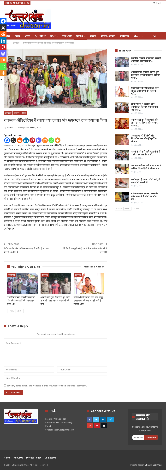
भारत (27, 36)
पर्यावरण (124, 36)
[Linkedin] (26, 140)
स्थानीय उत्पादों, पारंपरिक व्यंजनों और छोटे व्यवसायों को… (146, 59)
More (137, 36)
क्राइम (93, 36)
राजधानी (67, 36)
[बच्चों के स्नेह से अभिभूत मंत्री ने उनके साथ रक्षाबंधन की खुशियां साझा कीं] (122, 155)
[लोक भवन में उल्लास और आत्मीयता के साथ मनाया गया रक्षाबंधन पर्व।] (122, 107)
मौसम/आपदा (108, 36)
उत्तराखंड (8, 113)
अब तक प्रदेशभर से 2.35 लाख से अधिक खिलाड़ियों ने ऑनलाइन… (146, 167)
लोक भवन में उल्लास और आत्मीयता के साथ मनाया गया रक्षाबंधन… (144, 106)
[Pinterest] (32, 140)
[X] (13, 140)
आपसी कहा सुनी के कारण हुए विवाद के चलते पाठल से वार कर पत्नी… (145, 74)
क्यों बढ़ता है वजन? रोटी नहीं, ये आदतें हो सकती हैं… (145, 181)
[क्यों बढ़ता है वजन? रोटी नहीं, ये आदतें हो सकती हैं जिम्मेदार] (122, 183)
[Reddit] (20, 140)
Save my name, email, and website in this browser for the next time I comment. (47, 385)
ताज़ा (17, 36)
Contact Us (50, 457)
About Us (18, 457)
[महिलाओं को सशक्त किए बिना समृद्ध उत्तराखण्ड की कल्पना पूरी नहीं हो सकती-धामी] (89, 283)
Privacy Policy (33, 457)
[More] (57, 140)
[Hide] (1, 79)
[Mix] (45, 140)
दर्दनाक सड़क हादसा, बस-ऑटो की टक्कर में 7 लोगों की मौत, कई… (145, 196)
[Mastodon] (39, 140)
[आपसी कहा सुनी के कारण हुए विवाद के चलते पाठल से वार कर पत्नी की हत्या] (56, 283)
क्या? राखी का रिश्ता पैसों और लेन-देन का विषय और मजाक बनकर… (144, 122)
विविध (79, 36)
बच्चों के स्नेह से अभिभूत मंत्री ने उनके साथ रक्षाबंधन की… (145, 153)
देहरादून (16, 113)
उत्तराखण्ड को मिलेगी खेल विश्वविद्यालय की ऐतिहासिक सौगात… (144, 138)
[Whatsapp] (51, 140)
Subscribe (151, 437)
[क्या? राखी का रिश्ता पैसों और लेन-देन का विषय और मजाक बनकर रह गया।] (122, 123)
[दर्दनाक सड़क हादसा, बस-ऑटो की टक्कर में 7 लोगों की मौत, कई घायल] (122, 197)
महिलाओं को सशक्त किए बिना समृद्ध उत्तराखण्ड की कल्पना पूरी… (145, 90)
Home (7, 457)
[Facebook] (7, 140)
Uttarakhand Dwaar (153, 465)
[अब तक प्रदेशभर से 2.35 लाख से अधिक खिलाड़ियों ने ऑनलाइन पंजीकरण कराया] (122, 169)
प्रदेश (52, 36)
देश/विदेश (40, 36)
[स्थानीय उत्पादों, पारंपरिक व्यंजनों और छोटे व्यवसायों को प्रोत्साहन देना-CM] (22, 283)
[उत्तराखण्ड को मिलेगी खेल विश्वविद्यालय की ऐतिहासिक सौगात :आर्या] (122, 139)
